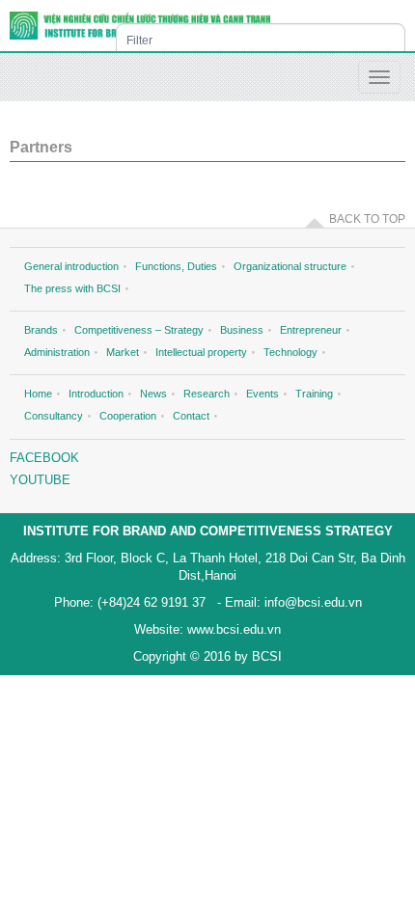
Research (206, 393)
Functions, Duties (176, 266)
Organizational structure (290, 266)
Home (38, 393)
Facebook (44, 457)
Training (314, 393)
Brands (41, 330)
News (153, 393)
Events (262, 393)
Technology (290, 352)
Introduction (96, 393)
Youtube (40, 480)
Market (122, 352)
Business (241, 330)
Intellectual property (201, 352)
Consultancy (53, 416)
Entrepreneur (311, 330)
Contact (191, 416)
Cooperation (127, 416)
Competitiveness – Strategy (139, 330)
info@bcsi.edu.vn (311, 602)
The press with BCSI (72, 288)
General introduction (71, 266)
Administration (57, 352)
